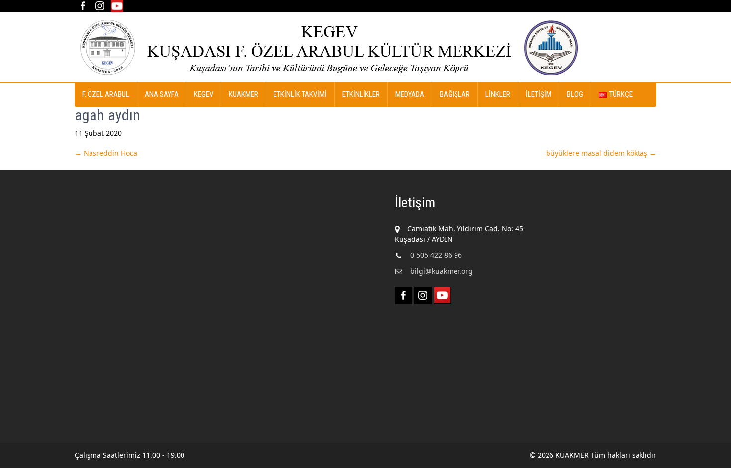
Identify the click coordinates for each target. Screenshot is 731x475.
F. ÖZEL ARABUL (105, 94)
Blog (575, 94)
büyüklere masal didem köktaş (601, 153)
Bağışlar (455, 94)
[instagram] (99, 6)
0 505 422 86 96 (436, 255)
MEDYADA (409, 94)
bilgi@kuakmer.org (441, 271)
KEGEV (203, 94)
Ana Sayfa (162, 94)
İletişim (538, 94)
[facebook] (82, 6)
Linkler (497, 94)
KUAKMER (243, 94)
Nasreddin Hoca (106, 153)
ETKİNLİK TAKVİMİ (300, 94)
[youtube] (117, 6)
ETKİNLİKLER (361, 94)
